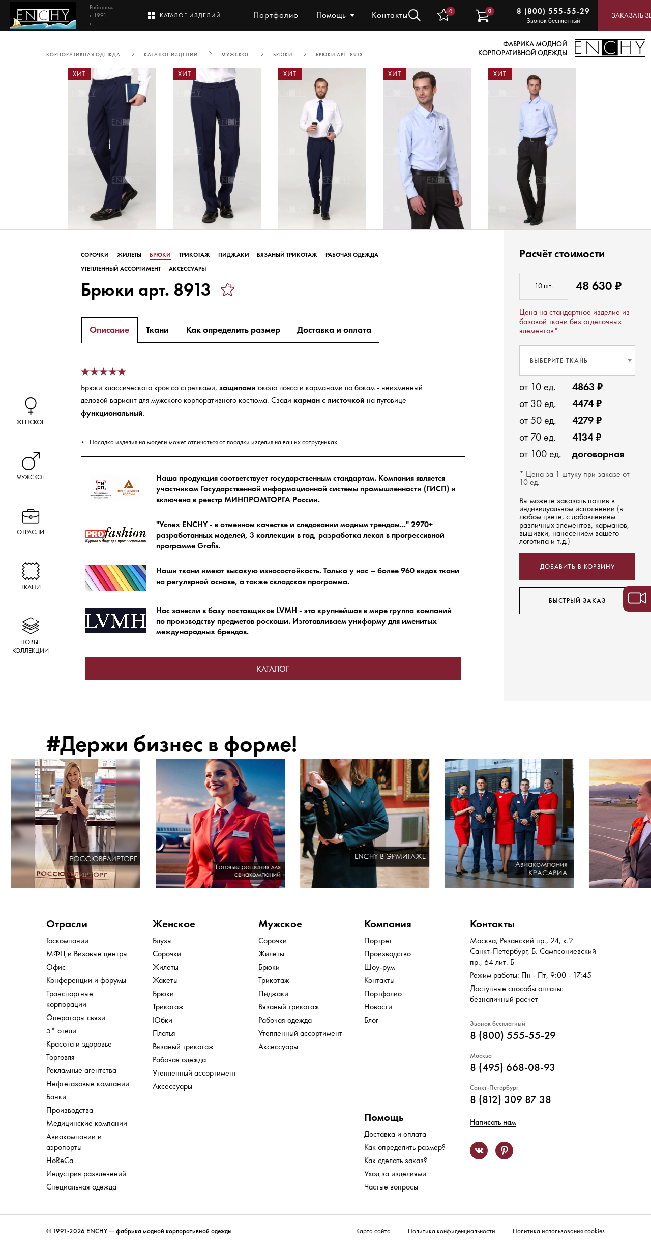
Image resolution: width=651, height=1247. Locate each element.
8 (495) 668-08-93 (512, 1067)
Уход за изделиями (395, 1173)
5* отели (61, 1030)
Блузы (162, 940)
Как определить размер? (405, 1147)
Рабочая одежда (352, 255)
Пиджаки (233, 255)
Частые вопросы (391, 1186)
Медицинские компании (86, 1123)
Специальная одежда (81, 1186)
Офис (56, 967)
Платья (164, 1033)
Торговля (60, 1057)
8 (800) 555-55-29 (553, 11)
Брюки (160, 255)
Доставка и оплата (395, 1133)
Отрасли (66, 924)
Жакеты (165, 980)
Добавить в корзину (577, 566)
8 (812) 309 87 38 (510, 1099)
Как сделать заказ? (395, 1160)
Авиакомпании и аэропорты (74, 1141)
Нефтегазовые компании (87, 1083)
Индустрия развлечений (86, 1173)
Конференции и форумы (86, 980)
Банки (56, 1096)
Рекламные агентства (81, 1070)
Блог (371, 1019)
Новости (378, 1006)
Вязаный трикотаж (287, 255)
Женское (174, 924)
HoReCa (59, 1160)
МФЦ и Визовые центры (87, 953)
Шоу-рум (379, 967)
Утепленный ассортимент (121, 269)
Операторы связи (75, 1017)
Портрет (378, 940)
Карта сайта (373, 1231)
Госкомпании (67, 940)
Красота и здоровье (79, 1043)
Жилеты (129, 255)
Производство (387, 953)
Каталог (273, 668)
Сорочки (95, 255)
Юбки (162, 1019)
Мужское (280, 924)
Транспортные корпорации (69, 998)
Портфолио (276, 14)
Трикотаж (194, 255)
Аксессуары (187, 269)
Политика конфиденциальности (451, 1231)
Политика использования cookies (559, 1231)
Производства (69, 1110)
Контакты (390, 14)
